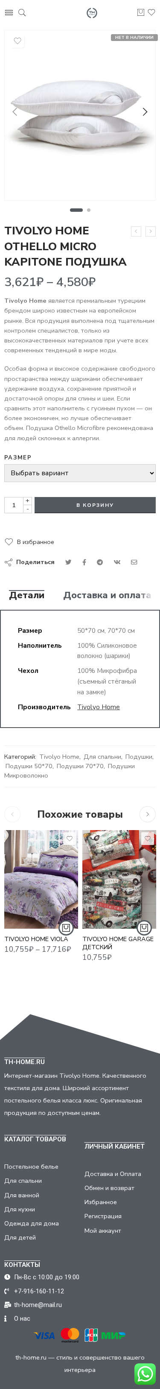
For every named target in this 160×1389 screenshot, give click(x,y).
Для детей (20, 1237)
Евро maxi (27, 903)
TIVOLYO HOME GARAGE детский (118, 943)
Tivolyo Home (98, 706)
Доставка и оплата (107, 595)
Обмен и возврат (109, 1188)
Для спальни (102, 756)
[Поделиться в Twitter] (68, 562)
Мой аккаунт (102, 1230)
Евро (28, 890)
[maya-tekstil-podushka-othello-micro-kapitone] (80, 115)
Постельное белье (31, 1166)
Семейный (27, 916)
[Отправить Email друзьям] (134, 562)
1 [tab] (76, 210)
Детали (26, 595)
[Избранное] (17, 41)
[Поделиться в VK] (84, 562)
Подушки (138, 756)
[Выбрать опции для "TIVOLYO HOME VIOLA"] (66, 928)
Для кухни (19, 1209)
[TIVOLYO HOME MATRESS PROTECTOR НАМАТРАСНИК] (150, 231)
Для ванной (21, 1195)
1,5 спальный (27, 877)
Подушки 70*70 (80, 766)
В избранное (35, 542)
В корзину (95, 505)
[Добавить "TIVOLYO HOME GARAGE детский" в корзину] (144, 928)
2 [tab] (88, 210)
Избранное (100, 1202)
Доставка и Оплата (112, 1174)
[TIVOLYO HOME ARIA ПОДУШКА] (136, 231)
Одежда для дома (31, 1223)
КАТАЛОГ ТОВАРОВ (35, 1139)
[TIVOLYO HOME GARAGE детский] (119, 879)
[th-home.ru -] (92, 13)
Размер (18, 458)
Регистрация (103, 1216)
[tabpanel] (80, 117)
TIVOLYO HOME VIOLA (36, 939)
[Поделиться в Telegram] (100, 562)
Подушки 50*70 (29, 766)
